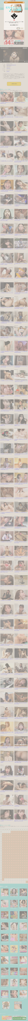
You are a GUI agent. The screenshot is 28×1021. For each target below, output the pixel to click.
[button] (23, 2)
